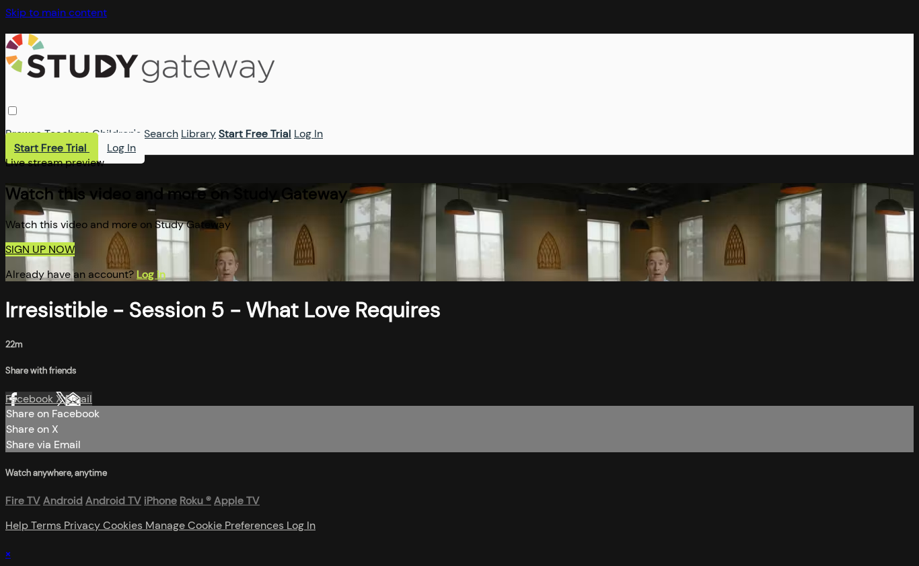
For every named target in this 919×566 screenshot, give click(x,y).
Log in (151, 274)
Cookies (124, 525)
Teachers (66, 134)
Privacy (83, 525)
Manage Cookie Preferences (216, 525)
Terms (47, 525)
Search (161, 134)
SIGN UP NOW (40, 249)
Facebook (30, 399)
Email (78, 399)
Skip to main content (56, 12)
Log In (308, 134)
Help (18, 525)
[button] (12, 110)
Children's (116, 134)
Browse (23, 134)
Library (198, 134)
